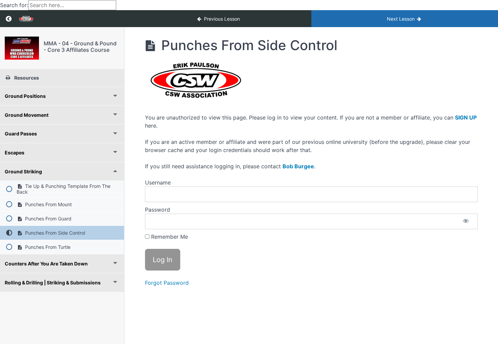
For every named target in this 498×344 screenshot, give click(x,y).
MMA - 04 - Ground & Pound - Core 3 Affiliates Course (80, 46)
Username (158, 182)
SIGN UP (466, 117)
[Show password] (466, 221)
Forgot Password (167, 282)
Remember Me (168, 236)
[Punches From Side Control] (22, 48)
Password (157, 209)
